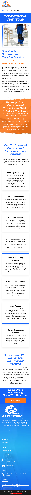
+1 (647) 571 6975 (10, 461)
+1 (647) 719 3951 (10, 460)
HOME (3, 436)
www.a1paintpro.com (11, 469)
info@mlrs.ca (9, 465)
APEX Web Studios (16, 493)
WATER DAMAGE (6, 451)
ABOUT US (5, 439)
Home (3, 10)
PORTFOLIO (5, 442)
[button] (28, 4)
